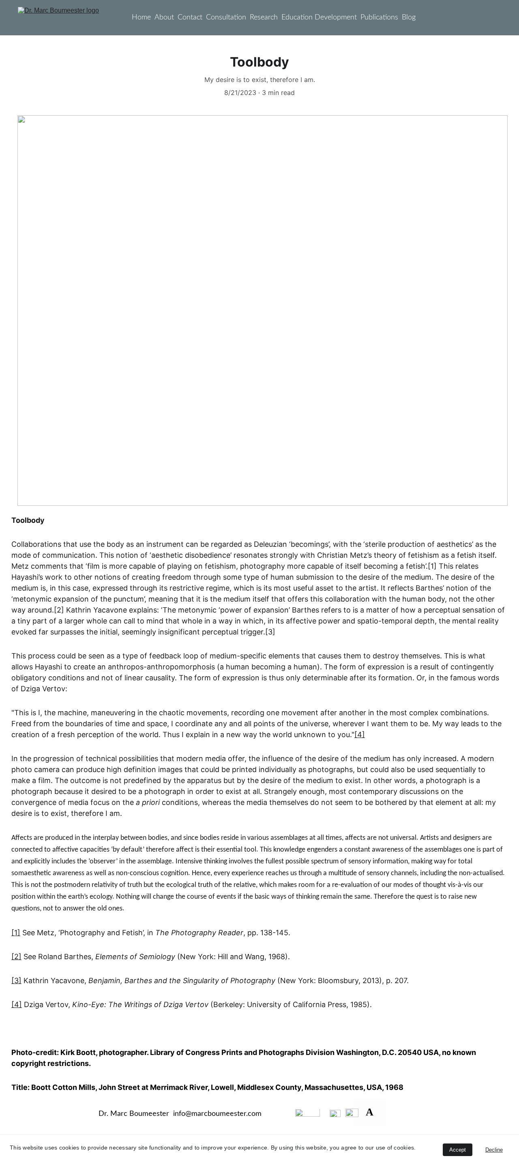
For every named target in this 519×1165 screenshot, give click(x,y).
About (164, 17)
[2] (16, 956)
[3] (16, 980)
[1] (15, 932)
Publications (379, 17)
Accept (457, 1150)
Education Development (319, 17)
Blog (409, 17)
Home (141, 17)
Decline (494, 1150)
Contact (190, 17)
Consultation (226, 17)
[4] (359, 734)
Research (264, 17)
